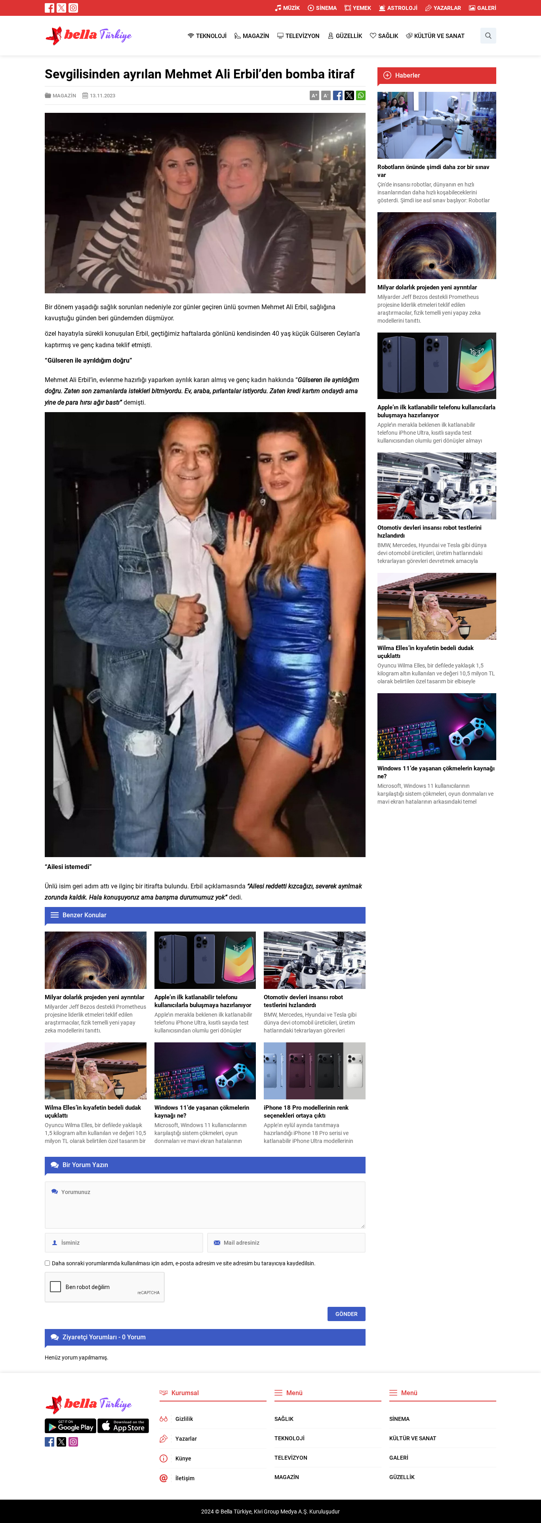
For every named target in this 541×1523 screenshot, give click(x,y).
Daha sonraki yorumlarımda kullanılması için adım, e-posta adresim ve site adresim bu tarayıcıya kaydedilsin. (184, 1263)
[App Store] (123, 1429)
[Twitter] (61, 8)
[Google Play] (70, 1429)
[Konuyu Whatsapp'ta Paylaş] (361, 95)
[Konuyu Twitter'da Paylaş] (349, 95)
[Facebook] (49, 8)
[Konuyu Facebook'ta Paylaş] (338, 95)
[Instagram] (73, 8)
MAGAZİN (64, 95)
